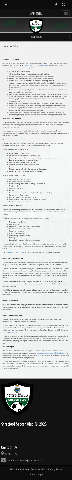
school (6, 332)
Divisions (36, 37)
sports (14, 332)
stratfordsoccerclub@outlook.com (24, 460)
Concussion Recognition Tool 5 (16, 252)
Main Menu (36, 13)
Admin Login (36, 474)
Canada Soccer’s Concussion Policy (36, 65)
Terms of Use (38, 469)
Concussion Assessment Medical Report (51, 353)
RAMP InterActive (19, 469)
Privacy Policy (54, 469)
